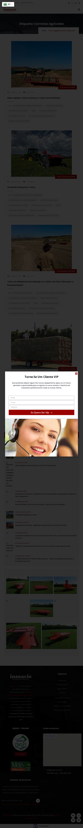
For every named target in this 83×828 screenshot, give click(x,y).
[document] (41, 414)
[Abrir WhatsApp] (77, 823)
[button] (76, 373)
